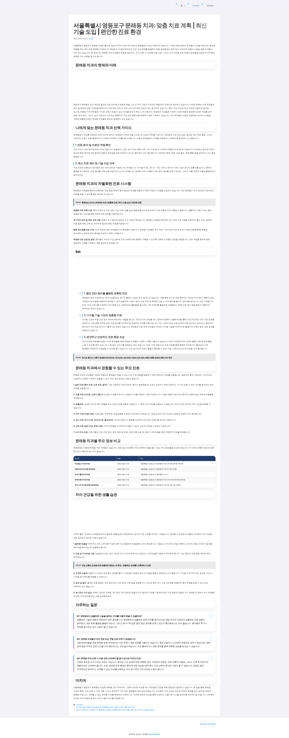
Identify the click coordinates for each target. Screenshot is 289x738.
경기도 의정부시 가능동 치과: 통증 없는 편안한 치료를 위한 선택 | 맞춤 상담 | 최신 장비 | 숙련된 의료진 (115, 710)
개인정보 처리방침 (208, 724)
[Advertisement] (141, 86)
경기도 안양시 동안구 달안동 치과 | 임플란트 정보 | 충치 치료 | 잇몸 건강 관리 (105, 707)
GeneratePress (154, 734)
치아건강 (210, 6)
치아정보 (195, 6)
